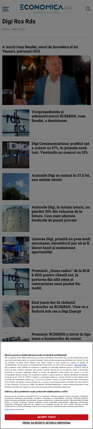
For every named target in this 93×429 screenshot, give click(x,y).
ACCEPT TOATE (46, 417)
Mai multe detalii (80, 365)
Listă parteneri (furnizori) (14, 409)
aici (32, 380)
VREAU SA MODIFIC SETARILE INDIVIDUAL (46, 422)
